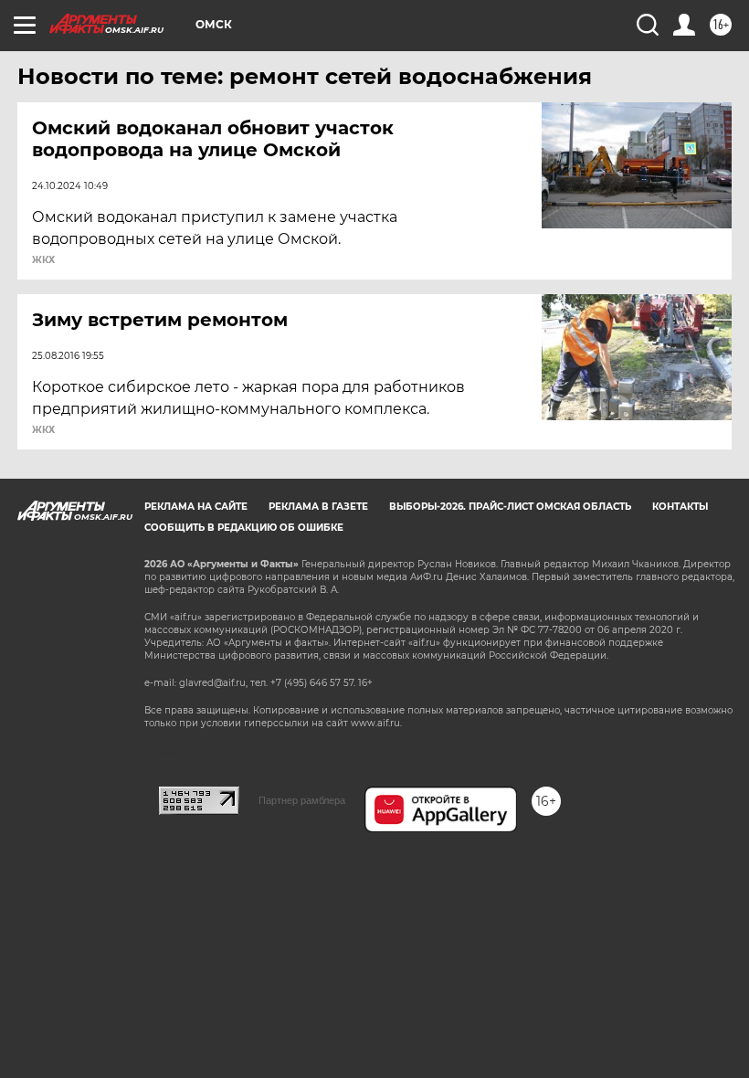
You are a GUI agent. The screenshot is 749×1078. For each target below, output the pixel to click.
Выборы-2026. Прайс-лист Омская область (510, 507)
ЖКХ (43, 260)
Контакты (680, 507)
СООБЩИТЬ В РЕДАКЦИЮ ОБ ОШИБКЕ (243, 528)
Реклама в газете (318, 507)
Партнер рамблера (301, 800)
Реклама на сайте (196, 507)
